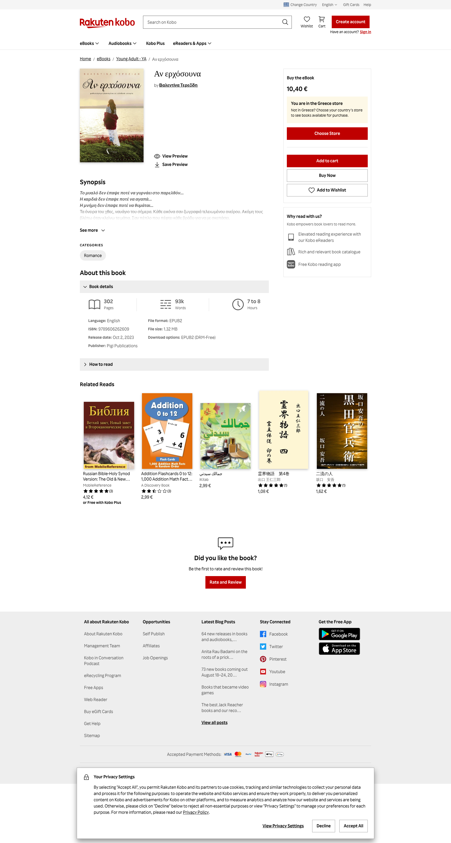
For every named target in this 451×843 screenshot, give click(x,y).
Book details (101, 286)
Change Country (303, 4)
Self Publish (154, 633)
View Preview (175, 156)
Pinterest (278, 659)
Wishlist (307, 26)
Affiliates (151, 645)
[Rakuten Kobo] (107, 23)
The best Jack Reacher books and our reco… (222, 707)
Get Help (92, 723)
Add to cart (327, 160)
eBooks (103, 58)
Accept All (353, 825)
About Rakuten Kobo (103, 633)
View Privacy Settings (283, 825)
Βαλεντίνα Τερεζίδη (178, 85)
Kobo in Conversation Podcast (103, 660)
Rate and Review (226, 582)
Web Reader (95, 699)
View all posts (214, 722)
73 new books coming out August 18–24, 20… (224, 672)
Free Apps (93, 687)
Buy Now (327, 175)
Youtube (277, 671)
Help (367, 4)
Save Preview (175, 164)
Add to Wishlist (331, 190)
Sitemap (92, 735)
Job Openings (155, 657)
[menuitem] (90, 43)
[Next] (364, 447)
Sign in (365, 31)
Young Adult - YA (131, 58)
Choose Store (327, 133)
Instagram (278, 684)
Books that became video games (225, 689)
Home (85, 58)
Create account (350, 21)
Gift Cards (351, 4)
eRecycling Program (102, 675)
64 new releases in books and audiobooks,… (224, 636)
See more (89, 230)
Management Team (102, 645)
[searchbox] (213, 22)
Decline (324, 825)
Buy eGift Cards (98, 711)
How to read (101, 364)
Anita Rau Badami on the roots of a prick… (224, 654)
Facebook (278, 634)
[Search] (285, 22)
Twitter (276, 646)
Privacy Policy (196, 812)
